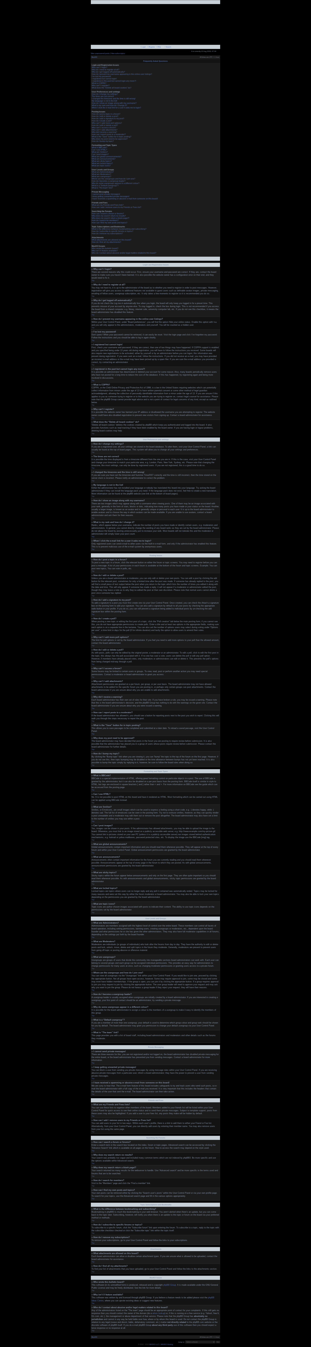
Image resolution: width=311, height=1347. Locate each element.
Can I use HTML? (99, 150)
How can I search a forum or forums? (108, 213)
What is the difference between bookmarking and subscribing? (119, 229)
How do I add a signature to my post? (108, 118)
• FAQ (158, 47)
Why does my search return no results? (109, 216)
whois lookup (158, 1313)
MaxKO (94, 57)
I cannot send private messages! (106, 194)
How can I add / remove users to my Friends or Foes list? (116, 207)
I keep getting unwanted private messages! (110, 196)
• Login (143, 47)
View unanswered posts (100, 53)
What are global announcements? (106, 156)
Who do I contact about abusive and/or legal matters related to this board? (124, 253)
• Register (151, 47)
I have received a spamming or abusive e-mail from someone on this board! (125, 199)
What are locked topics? (102, 163)
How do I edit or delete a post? (105, 116)
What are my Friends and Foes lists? (108, 205)
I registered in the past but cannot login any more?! (114, 81)
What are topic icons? (101, 166)
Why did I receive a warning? (104, 132)
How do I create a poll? (102, 121)
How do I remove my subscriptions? (107, 233)
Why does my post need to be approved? (110, 139)
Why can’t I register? (100, 85)
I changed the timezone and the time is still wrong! (113, 98)
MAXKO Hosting (167, 1344)
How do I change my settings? (105, 94)
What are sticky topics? (102, 161)
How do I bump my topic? (103, 141)
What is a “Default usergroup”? (105, 185)
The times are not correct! (103, 96)
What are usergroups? (101, 176)
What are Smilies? (100, 152)
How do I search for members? (105, 220)
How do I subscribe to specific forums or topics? (112, 231)
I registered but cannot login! (104, 79)
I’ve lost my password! (101, 76)
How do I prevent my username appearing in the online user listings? (122, 74)
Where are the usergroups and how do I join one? (113, 179)
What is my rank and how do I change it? (109, 105)
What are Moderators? (101, 174)
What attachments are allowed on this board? (111, 240)
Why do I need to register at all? (105, 69)
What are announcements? (103, 159)
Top (93, 280)
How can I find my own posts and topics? (109, 223)
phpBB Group (169, 1285)
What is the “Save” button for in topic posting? (111, 137)
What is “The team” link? (102, 188)
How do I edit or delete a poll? (105, 125)
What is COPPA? (99, 83)
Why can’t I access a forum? (104, 127)
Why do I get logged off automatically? (108, 72)
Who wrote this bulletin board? (105, 248)
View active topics (118, 53)
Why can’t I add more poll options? (107, 123)
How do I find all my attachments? (106, 242)
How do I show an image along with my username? (114, 103)
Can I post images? (100, 154)
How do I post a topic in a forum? (106, 114)
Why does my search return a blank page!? (110, 218)
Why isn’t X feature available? (105, 251)
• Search (168, 47)
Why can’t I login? (99, 67)
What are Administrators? (103, 172)
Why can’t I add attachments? (104, 130)
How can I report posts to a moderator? (109, 134)
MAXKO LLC (154, 1344)
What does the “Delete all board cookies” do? (111, 88)
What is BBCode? (99, 147)
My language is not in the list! (104, 101)
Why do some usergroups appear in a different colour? (115, 183)
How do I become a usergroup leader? (109, 181)
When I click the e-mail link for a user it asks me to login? (116, 108)
